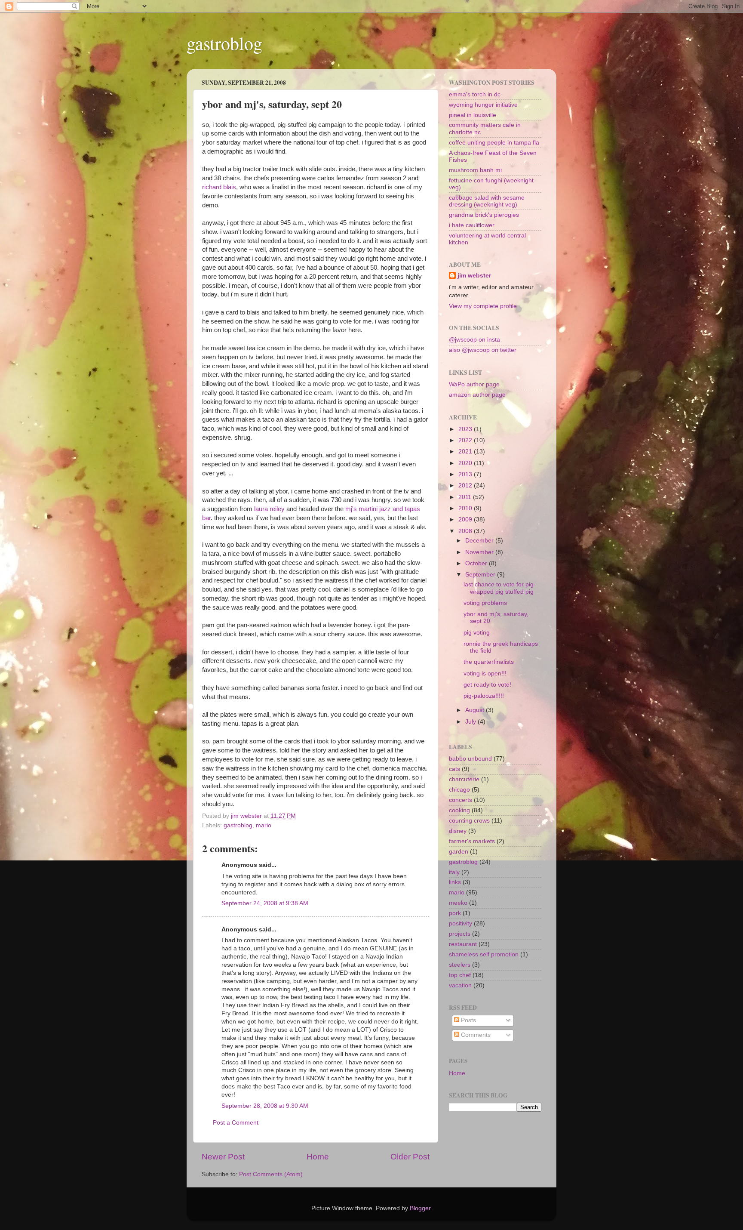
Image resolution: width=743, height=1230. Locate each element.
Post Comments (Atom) (271, 1174)
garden (458, 851)
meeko (458, 903)
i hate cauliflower (471, 225)
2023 (466, 429)
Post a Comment (235, 1122)
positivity (460, 923)
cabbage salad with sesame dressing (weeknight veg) (487, 201)
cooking (459, 810)
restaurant (463, 944)
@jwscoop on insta (474, 339)
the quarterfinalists (489, 662)
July (471, 721)
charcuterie (464, 779)
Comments (475, 1035)
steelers (459, 965)
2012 (466, 485)
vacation (460, 985)
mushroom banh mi (475, 170)
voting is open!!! (485, 673)
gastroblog (224, 43)
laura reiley (268, 509)
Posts (467, 1020)
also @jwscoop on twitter (482, 350)
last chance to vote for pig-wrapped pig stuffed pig (500, 588)
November (480, 552)
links (455, 882)
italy (454, 872)
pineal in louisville (472, 115)
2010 (466, 508)
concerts (460, 800)
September (481, 574)
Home (318, 1156)
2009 (466, 519)
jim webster (474, 275)
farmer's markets (472, 841)
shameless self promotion (484, 954)
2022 (466, 440)
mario (263, 825)
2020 (466, 463)
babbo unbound (470, 758)
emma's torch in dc (474, 94)
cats (454, 769)
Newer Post (223, 1156)
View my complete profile (483, 306)
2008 (466, 531)
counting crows (469, 820)
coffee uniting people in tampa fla (494, 142)
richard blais (219, 187)
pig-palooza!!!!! (484, 696)
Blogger (420, 1208)
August (475, 710)
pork (455, 913)
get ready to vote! (487, 684)
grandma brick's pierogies (484, 215)
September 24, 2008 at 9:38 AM (264, 903)
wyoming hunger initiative (483, 105)
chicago (459, 789)
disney (458, 831)
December (480, 540)
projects (459, 934)
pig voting (477, 632)
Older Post (410, 1156)
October (477, 563)
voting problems (485, 603)
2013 (466, 474)
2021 (466, 451)
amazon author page (477, 395)
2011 (465, 497)
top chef (460, 975)
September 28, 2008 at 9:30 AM (264, 1106)
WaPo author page (474, 384)
